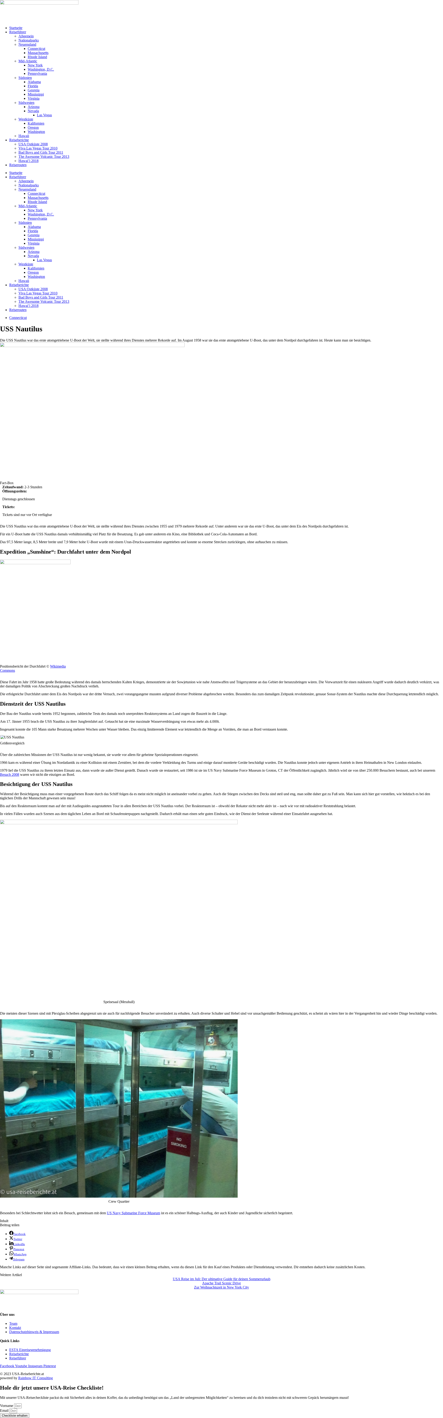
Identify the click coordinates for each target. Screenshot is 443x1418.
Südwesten (26, 103)
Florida (33, 86)
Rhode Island (37, 57)
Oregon (33, 127)
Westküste (25, 119)
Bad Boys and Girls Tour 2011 (40, 152)
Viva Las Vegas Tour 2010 (37, 148)
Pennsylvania (37, 73)
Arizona (33, 107)
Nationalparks (28, 40)
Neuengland (27, 44)
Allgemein (26, 36)
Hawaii (23, 136)
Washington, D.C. (41, 69)
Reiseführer (17, 32)
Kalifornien (36, 123)
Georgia (33, 90)
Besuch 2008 (9, 774)
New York (35, 65)
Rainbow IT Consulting (35, 1378)
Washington (36, 132)
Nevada (33, 111)
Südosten (25, 78)
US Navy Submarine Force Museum (133, 1213)
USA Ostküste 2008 (33, 144)
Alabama (34, 82)
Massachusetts (38, 53)
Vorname (7, 1406)
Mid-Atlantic (27, 61)
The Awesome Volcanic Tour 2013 (43, 157)
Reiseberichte (19, 140)
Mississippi (36, 94)
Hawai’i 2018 (28, 161)
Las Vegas (44, 115)
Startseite (15, 28)
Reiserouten (18, 165)
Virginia (33, 98)
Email (4, 1410)
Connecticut (36, 49)
